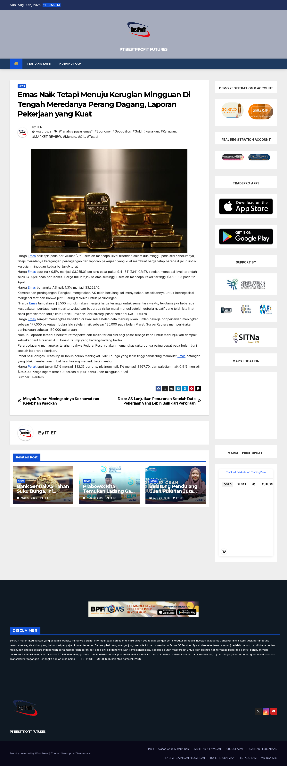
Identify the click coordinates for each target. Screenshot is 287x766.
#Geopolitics (122, 131)
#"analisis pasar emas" (76, 131)
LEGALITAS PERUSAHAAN (262, 748)
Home (150, 748)
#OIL (81, 137)
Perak (32, 366)
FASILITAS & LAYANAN (207, 748)
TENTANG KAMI (39, 63)
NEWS (22, 86)
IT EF (40, 127)
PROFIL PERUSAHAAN (221, 757)
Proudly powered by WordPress (29, 753)
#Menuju (69, 137)
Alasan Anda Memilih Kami (174, 748)
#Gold (137, 131)
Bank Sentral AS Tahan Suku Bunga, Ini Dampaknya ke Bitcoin (43, 491)
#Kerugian (168, 131)
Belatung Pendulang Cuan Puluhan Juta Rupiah (173, 491)
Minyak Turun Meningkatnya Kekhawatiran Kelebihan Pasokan (61, 401)
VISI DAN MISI (269, 757)
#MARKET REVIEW (46, 137)
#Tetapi (92, 137)
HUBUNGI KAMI (70, 63)
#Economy (103, 131)
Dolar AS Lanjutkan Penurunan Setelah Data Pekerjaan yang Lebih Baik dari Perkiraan (156, 401)
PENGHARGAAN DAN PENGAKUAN (184, 757)
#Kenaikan (151, 131)
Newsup (66, 753)
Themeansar (83, 753)
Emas (32, 256)
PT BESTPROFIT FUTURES (143, 49)
